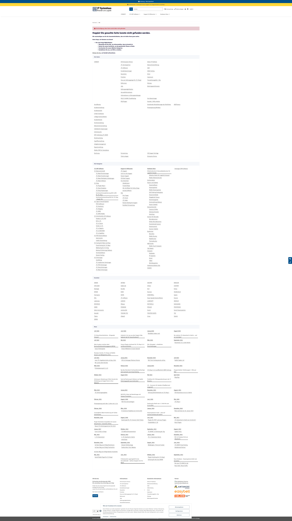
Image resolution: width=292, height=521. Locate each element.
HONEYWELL (150, 295)
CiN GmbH (97, 286)
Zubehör (149, 268)
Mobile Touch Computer (155, 246)
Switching (151, 214)
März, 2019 (124, 408)
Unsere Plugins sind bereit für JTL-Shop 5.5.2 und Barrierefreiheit (132, 345)
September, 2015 (151, 429)
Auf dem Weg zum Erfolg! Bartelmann (104, 445)
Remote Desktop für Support (130, 203)
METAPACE (97, 304)
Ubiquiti (123, 316)
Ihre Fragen (126, 195)
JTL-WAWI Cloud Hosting (181, 445)
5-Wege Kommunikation (100, 116)
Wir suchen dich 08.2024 (101, 362)
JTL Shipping (99, 209)
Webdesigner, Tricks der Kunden (156, 445)
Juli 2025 (96, 340)
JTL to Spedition (100, 233)
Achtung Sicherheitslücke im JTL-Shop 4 (158, 392)
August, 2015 (177, 429)
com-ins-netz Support (126, 173)
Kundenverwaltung (99, 107)
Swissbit (96, 313)
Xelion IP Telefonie (152, 62)
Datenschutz (113, 516)
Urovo (148, 316)
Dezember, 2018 (178, 408)
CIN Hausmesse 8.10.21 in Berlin (183, 392)
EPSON (96, 292)
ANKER (96, 283)
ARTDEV (123, 283)
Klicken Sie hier (96, 53)
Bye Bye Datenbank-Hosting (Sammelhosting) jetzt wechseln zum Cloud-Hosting (132, 371)
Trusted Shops (126, 185)
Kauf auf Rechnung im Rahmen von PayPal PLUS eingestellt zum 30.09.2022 (132, 380)
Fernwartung (124, 153)
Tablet (150, 260)
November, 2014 (98, 442)
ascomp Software (127, 190)
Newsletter (124, 74)
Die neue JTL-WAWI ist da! (181, 463)
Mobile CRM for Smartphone (101, 150)
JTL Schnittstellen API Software (102, 216)
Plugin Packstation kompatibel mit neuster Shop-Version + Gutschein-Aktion (105, 422)
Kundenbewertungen (126, 71)
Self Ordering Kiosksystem (156, 192)
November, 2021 (151, 390)
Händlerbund (126, 183)
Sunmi (149, 310)
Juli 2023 (176, 358)
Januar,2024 (124, 358)
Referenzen (124, 83)
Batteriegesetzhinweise (153, 86)
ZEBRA (96, 319)
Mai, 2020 (176, 399)
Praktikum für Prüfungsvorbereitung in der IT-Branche (159, 380)
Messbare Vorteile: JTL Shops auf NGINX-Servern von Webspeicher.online (104, 354)
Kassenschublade (153, 195)
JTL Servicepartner (125, 65)
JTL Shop (96, 183)
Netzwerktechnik (151, 207)
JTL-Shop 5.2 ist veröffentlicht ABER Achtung (159, 370)
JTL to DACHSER (100, 231)
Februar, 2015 (124, 434)
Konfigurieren (179, 511)
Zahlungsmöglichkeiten (127, 89)
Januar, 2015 (150, 434)
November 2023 (151, 358)
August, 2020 (124, 399)
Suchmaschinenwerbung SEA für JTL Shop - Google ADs (107, 198)
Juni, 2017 (150, 417)
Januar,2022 (124, 390)
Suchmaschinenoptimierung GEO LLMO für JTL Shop (106, 194)
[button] (185, 9)
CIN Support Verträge (152, 153)
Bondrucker (150, 231)
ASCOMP (149, 283)
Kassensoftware (153, 185)
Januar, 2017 (97, 429)
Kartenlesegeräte (153, 199)
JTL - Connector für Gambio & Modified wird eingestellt (158, 386)
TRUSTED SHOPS (151, 313)
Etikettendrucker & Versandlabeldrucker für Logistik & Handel (158, 172)
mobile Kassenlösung (101, 240)
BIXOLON (176, 283)
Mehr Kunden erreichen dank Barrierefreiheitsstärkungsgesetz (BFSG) (104, 345)
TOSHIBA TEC (124, 313)
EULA (148, 74)
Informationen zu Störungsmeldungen (131, 95)
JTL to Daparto (99, 228)
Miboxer (123, 304)
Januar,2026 (150, 331)
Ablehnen (179, 515)
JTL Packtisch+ (100, 206)
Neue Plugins (178, 422)
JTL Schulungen (98, 257)
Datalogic (96, 289)
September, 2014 (125, 442)
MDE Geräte (150, 243)
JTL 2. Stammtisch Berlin (154, 437)
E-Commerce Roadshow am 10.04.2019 (131, 411)
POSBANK (123, 307)
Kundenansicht (98, 110)
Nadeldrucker (152, 238)
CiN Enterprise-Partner (127, 62)
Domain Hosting (100, 255)
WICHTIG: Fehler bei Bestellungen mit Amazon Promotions (131, 395)
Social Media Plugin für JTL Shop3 (103, 457)
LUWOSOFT (150, 301)
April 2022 (177, 375)
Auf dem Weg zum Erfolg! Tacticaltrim (105, 447)
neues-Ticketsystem (100, 348)
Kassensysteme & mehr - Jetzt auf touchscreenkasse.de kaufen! (156, 413)
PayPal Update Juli (179, 360)
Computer (149, 251)
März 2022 (97, 390)
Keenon (176, 298)
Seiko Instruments (99, 310)
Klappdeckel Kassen (154, 197)
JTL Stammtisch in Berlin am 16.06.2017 (185, 420)
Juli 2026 (96, 331)
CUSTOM (176, 286)
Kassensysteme (153, 187)
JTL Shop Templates (101, 188)
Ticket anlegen (124, 156)
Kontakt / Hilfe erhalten (153, 101)
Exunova (149, 292)
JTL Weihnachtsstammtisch (128, 431)
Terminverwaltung (99, 123)
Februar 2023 (124, 366)
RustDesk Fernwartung (129, 205)
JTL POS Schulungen (101, 265)
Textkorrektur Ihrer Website (128, 447)
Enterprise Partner (152, 156)
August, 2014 (151, 442)
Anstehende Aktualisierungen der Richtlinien (159, 104)
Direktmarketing (98, 138)
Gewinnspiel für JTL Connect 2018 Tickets (132, 420)
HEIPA (122, 295)
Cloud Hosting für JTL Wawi (103, 245)
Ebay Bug (177, 377)
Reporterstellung (98, 147)
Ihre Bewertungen (152, 98)
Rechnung (96, 153)
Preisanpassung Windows (153, 107)
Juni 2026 (123, 331)
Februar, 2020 (98, 408)
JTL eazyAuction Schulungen (103, 262)
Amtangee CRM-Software (181, 168)
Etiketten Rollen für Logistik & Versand (159, 175)
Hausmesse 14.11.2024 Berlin (182, 342)
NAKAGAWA (177, 304)
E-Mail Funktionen (99, 113)
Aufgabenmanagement (100, 144)
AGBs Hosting (150, 71)
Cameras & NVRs (153, 209)
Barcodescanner (153, 219)
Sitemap (149, 83)
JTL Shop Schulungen (101, 267)
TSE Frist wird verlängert (127, 401)
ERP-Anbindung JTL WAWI (101, 135)
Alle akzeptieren (179, 507)
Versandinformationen (126, 92)
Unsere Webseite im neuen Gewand (130, 348)
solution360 (124, 310)
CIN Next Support (125, 178)
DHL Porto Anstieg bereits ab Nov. (156, 360)
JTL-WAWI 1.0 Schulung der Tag (156, 431)
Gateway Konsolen (154, 212)
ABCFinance (177, 104)
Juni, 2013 (124, 454)
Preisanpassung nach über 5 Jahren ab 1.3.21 (106, 403)
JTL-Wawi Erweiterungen (102, 176)
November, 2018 (98, 417)
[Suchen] (131, 9)
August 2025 (177, 331)
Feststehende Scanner (155, 224)
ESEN (122, 292)
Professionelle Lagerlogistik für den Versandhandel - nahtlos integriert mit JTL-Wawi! (132, 460)
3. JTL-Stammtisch (99, 437)
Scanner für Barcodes (153, 217)
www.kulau (124, 439)
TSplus (96, 316)
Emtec (175, 289)
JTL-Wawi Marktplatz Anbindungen (105, 178)
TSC (175, 313)
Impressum (150, 77)
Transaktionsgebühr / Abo (154, 80)
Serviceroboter (151, 180)
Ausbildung (99, 260)
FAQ (122, 193)
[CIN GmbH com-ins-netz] (102, 9)
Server (150, 258)
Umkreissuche (98, 132)
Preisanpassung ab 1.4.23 (101, 368)
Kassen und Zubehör (152, 182)
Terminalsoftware (100, 252)
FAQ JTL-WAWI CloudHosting (128, 98)
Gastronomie (99, 238)
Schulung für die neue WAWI (155, 459)
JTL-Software (124, 298)
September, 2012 (178, 454)
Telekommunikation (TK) (153, 265)
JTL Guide (125, 200)
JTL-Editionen (124, 68)
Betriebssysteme (153, 263)
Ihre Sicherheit (125, 181)
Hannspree (97, 295)
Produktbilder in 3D (153, 422)
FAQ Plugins (124, 101)
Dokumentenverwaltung (100, 126)
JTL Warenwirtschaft (99, 171)
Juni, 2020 (150, 399)
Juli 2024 (96, 358)
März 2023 (97, 366)
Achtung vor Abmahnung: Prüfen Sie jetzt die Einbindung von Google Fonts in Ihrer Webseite (106, 381)
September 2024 (178, 340)
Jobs (122, 86)
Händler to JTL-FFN (101, 218)
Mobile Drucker (153, 236)
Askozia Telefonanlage (127, 445)
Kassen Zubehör (153, 204)
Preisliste (123, 77)
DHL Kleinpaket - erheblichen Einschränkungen (155, 345)
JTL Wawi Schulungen (101, 270)
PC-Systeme (152, 256)
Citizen (149, 286)
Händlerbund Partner (180, 447)
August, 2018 (124, 417)
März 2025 (150, 340)
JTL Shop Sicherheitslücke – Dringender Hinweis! (104, 336)
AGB (148, 68)
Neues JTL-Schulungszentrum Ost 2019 (105, 426)
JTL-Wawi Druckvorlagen (102, 173)
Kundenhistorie (98, 120)
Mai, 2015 (97, 434)
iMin (95, 298)
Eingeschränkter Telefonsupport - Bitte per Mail (185, 371)
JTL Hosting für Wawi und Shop (102, 243)
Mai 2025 (123, 340)
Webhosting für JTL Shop (102, 248)
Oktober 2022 (97, 375)
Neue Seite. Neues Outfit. (181, 465)
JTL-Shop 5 (177, 401)
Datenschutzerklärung (153, 65)
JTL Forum (125, 198)
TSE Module (150, 248)
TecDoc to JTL (99, 226)
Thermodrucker (153, 241)
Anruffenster (97, 104)
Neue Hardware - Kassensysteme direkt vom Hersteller (185, 460)
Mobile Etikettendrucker (155, 178)
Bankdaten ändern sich (154, 333)
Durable (123, 289)
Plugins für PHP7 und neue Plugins (157, 420)
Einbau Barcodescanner (155, 221)
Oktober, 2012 (151, 454)
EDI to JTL (98, 221)
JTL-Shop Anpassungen (102, 190)
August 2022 (124, 375)
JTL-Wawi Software (101, 181)
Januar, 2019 (150, 408)
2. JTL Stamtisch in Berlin (128, 437)
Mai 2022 (149, 375)
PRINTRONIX (177, 307)
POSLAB (149, 307)
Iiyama (175, 295)
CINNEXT (123, 14)
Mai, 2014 (97, 454)
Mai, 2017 (176, 417)
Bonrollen (151, 234)
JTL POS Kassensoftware (100, 235)
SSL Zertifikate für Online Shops (131, 188)
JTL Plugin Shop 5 (100, 185)
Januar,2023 (150, 366)
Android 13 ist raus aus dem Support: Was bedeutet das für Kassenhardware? (131, 336)
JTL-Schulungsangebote (101, 392)
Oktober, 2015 (124, 429)
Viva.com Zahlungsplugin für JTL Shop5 (131, 80)
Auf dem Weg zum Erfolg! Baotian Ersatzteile (106, 451)
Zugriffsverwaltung (99, 141)
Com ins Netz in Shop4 (101, 431)
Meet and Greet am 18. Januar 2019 (184, 411)
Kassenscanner (153, 226)
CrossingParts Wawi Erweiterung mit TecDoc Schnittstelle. (105, 413)
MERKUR (176, 301)
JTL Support (124, 171)
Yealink (176, 316)
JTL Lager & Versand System (101, 201)
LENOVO (123, 301)
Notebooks (152, 253)
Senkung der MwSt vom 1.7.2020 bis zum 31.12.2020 (158, 404)
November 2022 (178, 366)
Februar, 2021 (98, 399)
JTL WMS (98, 211)
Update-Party (178, 431)
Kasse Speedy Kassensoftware (155, 298)
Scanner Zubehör (153, 229)
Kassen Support (125, 176)
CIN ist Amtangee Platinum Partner (130, 360)
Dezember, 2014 (178, 434)
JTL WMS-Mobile (100, 213)
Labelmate (97, 301)
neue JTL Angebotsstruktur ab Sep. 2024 (105, 360)
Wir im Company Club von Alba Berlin (181, 438)
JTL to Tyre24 (99, 223)
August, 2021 (177, 390)
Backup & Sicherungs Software (104, 250)
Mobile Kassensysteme (155, 190)
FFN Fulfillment (100, 204)
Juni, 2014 (177, 442)
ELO (148, 289)
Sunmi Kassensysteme (180, 310)
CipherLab (123, 286)
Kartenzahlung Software (155, 202)
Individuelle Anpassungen (101, 129)
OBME (95, 307)
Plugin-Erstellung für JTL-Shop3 (156, 457)
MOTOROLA (150, 304)
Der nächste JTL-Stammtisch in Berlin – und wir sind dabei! (185, 336)
